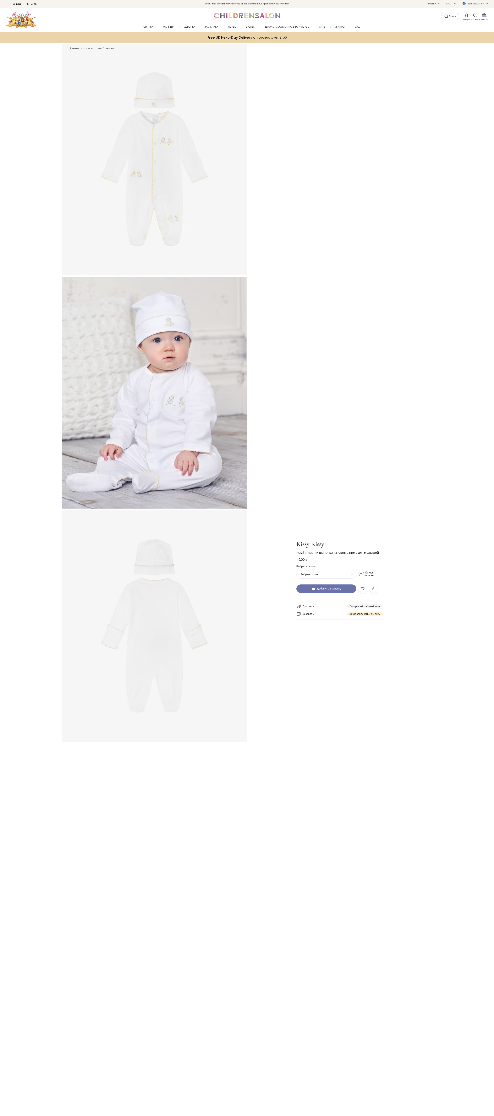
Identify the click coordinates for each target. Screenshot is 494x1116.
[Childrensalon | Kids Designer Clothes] (21, 19)
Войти (34, 3)
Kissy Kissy (310, 544)
